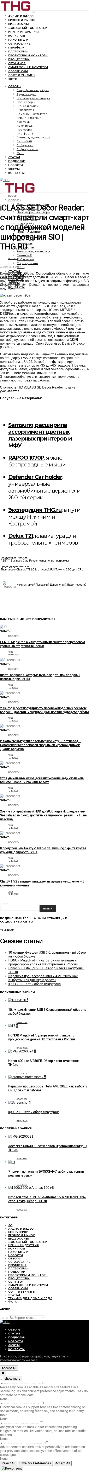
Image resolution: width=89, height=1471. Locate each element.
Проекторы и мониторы (28, 55)
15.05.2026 (22, 1184)
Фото (12, 79)
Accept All (9, 1368)
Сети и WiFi (17, 63)
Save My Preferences (35, 1463)
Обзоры (14, 86)
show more (12, 1378)
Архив (4, 1318)
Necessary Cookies (16, 1383)
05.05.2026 (22, 1209)
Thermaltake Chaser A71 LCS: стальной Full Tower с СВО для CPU (42, 569)
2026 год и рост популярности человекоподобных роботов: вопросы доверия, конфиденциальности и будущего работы (44, 710)
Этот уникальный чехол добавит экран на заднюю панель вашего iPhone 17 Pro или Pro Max (42, 780)
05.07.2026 (22, 1022)
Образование (19, 43)
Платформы (18, 51)
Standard (35, 1383)
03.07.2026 (22, 1099)
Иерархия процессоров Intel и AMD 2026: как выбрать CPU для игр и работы (43, 978)
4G (10, 1225)
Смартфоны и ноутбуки (28, 67)
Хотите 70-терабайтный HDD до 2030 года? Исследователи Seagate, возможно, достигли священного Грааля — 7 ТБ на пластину (43, 815)
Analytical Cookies (16, 1423)
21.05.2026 (22, 1158)
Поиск (4, 903)
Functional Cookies (16, 1403)
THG (10, 652)
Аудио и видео (21, 16)
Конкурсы (16, 35)
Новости (15, 165)
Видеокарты (18, 23)
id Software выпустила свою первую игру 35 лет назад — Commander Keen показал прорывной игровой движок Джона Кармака (40, 745)
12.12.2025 (13, 790)
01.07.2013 (13, 258)
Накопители (18, 39)
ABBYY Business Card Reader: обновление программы (35, 560)
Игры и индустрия (23, 31)
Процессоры (19, 59)
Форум (14, 169)
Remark (35, 1403)
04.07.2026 (13, 654)
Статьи (14, 157)
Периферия (17, 47)
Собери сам (18, 71)
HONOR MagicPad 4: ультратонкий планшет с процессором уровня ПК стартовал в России (42, 644)
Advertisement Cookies (18, 1443)
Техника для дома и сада (33, 137)
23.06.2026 (22, 1121)
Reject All (8, 1463)
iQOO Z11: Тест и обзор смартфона (34, 984)
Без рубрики (18, 1232)
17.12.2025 (13, 687)
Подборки (16, 161)
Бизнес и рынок (21, 20)
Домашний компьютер (27, 27)
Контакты (16, 172)
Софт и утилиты (21, 75)
